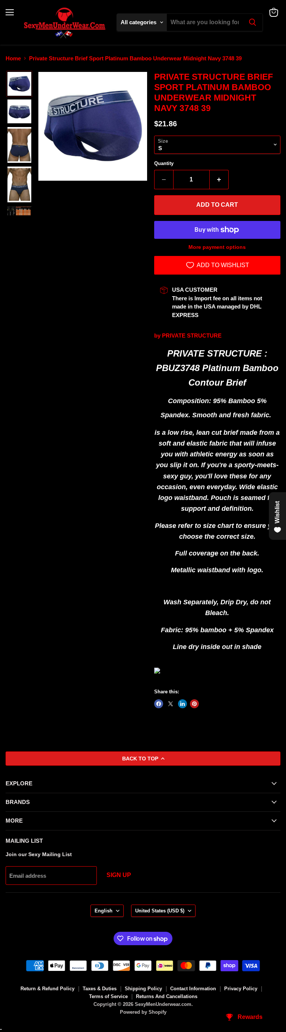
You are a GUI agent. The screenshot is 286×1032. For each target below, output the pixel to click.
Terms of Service (108, 996)
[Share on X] (170, 703)
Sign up (119, 875)
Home (13, 58)
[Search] (252, 22)
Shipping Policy (143, 988)
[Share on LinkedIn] (182, 703)
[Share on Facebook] (158, 703)
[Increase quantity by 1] (219, 179)
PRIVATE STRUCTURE (192, 335)
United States (159, 911)
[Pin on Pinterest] (194, 703)
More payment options (217, 247)
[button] (19, 83)
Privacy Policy (240, 988)
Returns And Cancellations (166, 996)
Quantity (164, 163)
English (103, 911)
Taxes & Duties (100, 988)
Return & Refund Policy (47, 988)
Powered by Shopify (143, 1012)
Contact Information (193, 988)
